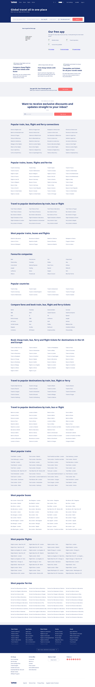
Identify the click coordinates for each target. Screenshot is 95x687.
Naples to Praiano (70, 150)
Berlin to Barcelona (33, 429)
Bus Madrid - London (34, 503)
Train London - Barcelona (35, 459)
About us (31, 661)
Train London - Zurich (16, 482)
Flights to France (52, 173)
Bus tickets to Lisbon (71, 212)
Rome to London (15, 418)
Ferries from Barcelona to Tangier (37, 594)
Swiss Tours (50, 265)
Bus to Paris (29, 637)
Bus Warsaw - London (53, 512)
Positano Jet (32, 273)
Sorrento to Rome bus (71, 141)
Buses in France (33, 182)
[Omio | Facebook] (67, 659)
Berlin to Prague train (34, 129)
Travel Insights (14, 665)
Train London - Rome (53, 465)
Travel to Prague (70, 394)
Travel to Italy (14, 289)
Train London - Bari (70, 476)
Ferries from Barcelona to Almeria (37, 614)
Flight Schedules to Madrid (54, 217)
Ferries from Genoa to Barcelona (37, 600)
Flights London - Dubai (34, 570)
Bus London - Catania (71, 523)
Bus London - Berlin (70, 515)
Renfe (12, 310)
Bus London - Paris (52, 503)
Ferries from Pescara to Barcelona (74, 603)
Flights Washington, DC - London (55, 570)
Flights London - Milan (53, 567)
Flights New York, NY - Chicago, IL (56, 559)
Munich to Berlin (33, 435)
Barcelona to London (34, 438)
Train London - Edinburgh (35, 465)
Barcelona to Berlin (15, 429)
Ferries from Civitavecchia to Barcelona (20, 617)
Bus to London (29, 635)
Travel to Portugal (70, 292)
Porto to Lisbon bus (52, 138)
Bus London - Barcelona (35, 509)
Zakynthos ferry (59, 640)
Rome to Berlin (51, 415)
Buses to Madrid (70, 362)
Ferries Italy (58, 637)
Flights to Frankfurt (70, 365)
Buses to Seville (33, 362)
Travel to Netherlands (34, 170)
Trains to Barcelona (15, 353)
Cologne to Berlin (70, 441)
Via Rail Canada (14, 324)
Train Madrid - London (71, 482)
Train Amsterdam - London (17, 473)
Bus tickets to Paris (52, 212)
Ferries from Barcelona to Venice (19, 588)
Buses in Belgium (33, 173)
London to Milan (52, 421)
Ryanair (49, 268)
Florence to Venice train (71, 132)
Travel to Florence (52, 391)
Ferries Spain (58, 635)
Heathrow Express (70, 312)
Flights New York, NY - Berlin (36, 564)
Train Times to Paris (34, 209)
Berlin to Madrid (33, 424)
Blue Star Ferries (70, 273)
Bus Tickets (29, 629)
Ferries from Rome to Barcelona (73, 605)
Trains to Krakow (70, 353)
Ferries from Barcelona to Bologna (74, 600)
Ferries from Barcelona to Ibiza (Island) (75, 611)
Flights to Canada (15, 194)
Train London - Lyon (70, 468)
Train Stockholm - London (72, 479)
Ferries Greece (59, 631)
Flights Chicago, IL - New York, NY (74, 559)
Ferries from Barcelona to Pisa (36, 603)
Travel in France (69, 168)
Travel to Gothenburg (34, 397)
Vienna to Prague (15, 135)
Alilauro (13, 273)
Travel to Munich (15, 388)
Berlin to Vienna (33, 432)
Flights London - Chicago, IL (72, 550)
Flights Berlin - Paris (70, 564)
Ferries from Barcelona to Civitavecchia (38, 617)
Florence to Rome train (71, 129)
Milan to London (70, 421)
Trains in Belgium (15, 182)
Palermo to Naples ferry (35, 150)
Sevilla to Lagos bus (70, 138)
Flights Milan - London (71, 567)
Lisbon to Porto (14, 241)
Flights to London (52, 365)
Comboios (13, 330)
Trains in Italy (51, 185)
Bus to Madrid (29, 640)
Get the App (14, 661)
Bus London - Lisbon (16, 512)
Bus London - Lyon (70, 526)
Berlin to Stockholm (52, 438)
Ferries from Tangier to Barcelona (56, 594)
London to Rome (33, 418)
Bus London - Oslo (33, 515)
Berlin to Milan (69, 418)
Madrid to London (15, 427)
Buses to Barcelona (52, 359)
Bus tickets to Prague (71, 214)
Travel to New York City (16, 385)
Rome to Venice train (34, 132)
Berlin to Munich (15, 435)
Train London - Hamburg (35, 485)
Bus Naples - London (16, 526)
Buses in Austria (51, 188)
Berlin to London (15, 412)
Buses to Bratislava (15, 362)
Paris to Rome (32, 421)
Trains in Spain (69, 182)
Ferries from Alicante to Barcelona (74, 617)
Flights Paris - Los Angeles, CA (36, 559)
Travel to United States (71, 170)
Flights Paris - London (71, 544)
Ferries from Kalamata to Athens (74, 597)
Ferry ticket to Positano (16, 223)
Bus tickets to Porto (52, 214)
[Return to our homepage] (15, 2)
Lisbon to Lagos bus (71, 135)
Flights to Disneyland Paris (47, 637)
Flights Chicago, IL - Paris (35, 561)
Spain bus (28, 631)
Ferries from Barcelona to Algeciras (74, 608)
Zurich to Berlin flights (53, 147)
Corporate (31, 659)
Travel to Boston (70, 385)
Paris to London (33, 415)
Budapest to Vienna (70, 238)
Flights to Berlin (14, 370)
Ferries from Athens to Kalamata (19, 600)
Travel (71, 629)
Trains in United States (71, 191)
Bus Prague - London (53, 517)
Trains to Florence (70, 356)
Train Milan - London (71, 471)
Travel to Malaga (52, 394)
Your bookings (70, 2)
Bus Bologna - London (16, 523)
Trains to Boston (33, 347)
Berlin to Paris (51, 412)
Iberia (30, 271)
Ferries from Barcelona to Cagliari (56, 611)
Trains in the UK (14, 188)
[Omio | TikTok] (71, 659)
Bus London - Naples (34, 526)
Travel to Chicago (33, 385)
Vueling (31, 268)
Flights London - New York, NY (18, 544)
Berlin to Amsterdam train (17, 132)
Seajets (49, 271)
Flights (28, 2)
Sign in (82, 2)
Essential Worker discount (17, 669)
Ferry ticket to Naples (71, 220)
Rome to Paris (14, 421)
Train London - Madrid (34, 456)
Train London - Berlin (53, 485)
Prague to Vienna (70, 241)
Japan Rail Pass (73, 631)
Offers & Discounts (75, 635)
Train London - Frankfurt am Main (56, 459)
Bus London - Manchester (35, 529)
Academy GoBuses (70, 327)
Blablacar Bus (69, 324)
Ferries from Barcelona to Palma (37, 605)
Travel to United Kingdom (35, 292)
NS (48, 315)
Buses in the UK (51, 176)
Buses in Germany (33, 179)
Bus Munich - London (34, 517)
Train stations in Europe (76, 633)
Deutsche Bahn (51, 310)
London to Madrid (33, 427)
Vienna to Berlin (15, 432)
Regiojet (13, 327)
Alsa (67, 262)
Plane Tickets (43, 629)
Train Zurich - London (16, 476)
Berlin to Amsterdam (53, 432)
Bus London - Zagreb (71, 520)
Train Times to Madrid (16, 209)
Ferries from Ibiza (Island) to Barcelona (20, 614)
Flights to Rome (33, 368)
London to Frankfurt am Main (73, 435)
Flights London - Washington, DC (74, 570)
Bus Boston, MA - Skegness (72, 500)
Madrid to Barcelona (16, 238)
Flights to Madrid (52, 368)
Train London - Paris (52, 468)
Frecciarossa (32, 259)
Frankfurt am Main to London (55, 435)
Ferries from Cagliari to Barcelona (37, 611)
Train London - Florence (35, 473)
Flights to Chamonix (45, 631)
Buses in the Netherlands (72, 176)
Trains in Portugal (52, 194)
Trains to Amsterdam (34, 350)
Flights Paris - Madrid (71, 553)
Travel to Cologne (15, 391)
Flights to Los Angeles (34, 365)
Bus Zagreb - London (53, 520)
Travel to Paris (69, 388)
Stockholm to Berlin (70, 438)
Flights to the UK (15, 179)
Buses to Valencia (52, 362)
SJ (29, 315)
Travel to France (70, 289)
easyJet (12, 268)
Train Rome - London (71, 465)
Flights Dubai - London (16, 570)
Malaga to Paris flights (16, 144)
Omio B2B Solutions (34, 667)
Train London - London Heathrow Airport (39, 476)
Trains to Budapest (15, 356)
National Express (33, 265)
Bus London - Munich (16, 517)
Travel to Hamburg (15, 397)
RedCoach (50, 327)
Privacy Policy (40, 683)
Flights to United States (35, 194)
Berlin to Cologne (52, 441)
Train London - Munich (71, 459)
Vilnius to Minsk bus (16, 138)
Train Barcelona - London (72, 462)
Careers (31, 663)
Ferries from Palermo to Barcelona (74, 588)
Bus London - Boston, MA (17, 500)
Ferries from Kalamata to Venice (55, 591)
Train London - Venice (71, 485)
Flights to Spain (14, 173)
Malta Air (68, 268)
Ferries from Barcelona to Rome (55, 605)
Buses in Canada (33, 191)
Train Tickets (14, 629)
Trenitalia (31, 262)
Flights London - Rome (16, 567)
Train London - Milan (16, 485)
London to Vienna (15, 441)
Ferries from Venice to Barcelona (37, 588)
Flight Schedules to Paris (17, 217)
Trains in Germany (33, 185)
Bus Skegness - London (34, 500)
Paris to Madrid (69, 429)
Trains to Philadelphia (53, 347)
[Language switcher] (61, 2)
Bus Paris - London (70, 503)
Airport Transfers (74, 637)
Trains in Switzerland (34, 176)
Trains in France (14, 176)
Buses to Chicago (15, 359)
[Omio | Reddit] (80, 659)
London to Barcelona (16, 438)
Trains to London (52, 353)
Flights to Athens (15, 368)
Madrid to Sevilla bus (16, 141)
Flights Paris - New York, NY (17, 547)
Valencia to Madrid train (35, 135)
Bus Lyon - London (52, 526)
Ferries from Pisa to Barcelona (55, 603)
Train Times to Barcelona (54, 209)
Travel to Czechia (33, 294)
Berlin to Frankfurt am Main (54, 427)
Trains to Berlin (14, 350)
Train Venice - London (34, 462)
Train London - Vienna (53, 476)
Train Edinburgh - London (17, 459)
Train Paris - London (16, 468)
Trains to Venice (15, 635)
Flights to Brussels (45, 635)
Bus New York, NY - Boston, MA (55, 509)
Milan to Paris (69, 424)
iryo (48, 259)
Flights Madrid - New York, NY (18, 553)
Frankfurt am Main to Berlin (72, 427)
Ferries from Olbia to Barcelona (18, 597)
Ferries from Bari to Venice (72, 591)
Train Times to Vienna (16, 212)
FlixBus (49, 262)
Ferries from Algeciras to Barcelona (56, 608)
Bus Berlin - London (52, 515)
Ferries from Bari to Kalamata (18, 611)
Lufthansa (13, 271)
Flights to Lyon (32, 370)
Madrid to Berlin (15, 424)
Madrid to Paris (51, 429)
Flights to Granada (70, 368)
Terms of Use (32, 683)
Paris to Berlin (69, 412)
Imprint (25, 683)
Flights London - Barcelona (54, 561)
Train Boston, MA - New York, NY (18, 471)
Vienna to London (33, 441)
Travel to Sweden (70, 294)
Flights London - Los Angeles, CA (37, 550)
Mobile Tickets (14, 671)
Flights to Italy (69, 179)
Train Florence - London (71, 473)
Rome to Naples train (16, 129)
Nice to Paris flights (34, 147)
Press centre (32, 665)
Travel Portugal (74, 640)
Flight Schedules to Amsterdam (36, 220)
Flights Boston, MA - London (17, 573)
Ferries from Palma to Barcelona (19, 605)
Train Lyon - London (52, 471)
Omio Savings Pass (15, 663)
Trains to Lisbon (33, 353)
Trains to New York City (16, 347)
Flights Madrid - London (71, 547)
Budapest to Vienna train (54, 129)
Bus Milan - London (52, 506)
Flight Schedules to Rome (72, 217)
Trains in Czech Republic (35, 188)
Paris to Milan (51, 424)
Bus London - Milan (70, 506)
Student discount (15, 667)
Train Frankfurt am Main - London (56, 456)
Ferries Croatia (59, 633)
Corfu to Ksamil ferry (16, 152)
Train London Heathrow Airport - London (57, 473)
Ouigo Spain (69, 259)
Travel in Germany (15, 168)
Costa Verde (14, 265)
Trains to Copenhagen (53, 356)
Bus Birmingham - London (17, 520)
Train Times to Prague (71, 209)
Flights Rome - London (34, 567)
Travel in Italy (32, 168)
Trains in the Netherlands (72, 173)
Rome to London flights (71, 147)
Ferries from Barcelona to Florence (74, 614)
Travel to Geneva (15, 394)
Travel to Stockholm (71, 391)
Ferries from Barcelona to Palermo (56, 588)
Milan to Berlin (51, 418)
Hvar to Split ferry (15, 150)
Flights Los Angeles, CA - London (18, 550)
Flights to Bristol (44, 640)
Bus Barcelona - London (16, 509)
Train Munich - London (16, 465)
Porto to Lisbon (69, 244)
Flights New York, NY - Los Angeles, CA (75, 556)
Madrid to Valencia (52, 238)
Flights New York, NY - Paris (35, 547)
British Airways (14, 318)
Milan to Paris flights (16, 147)
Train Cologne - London (53, 482)
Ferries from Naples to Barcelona (19, 591)
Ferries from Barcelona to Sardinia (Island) (21, 608)
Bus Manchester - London (17, 529)
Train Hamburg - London (72, 456)
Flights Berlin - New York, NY (17, 564)
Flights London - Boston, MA (36, 573)
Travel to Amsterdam (34, 391)
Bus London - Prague (71, 517)
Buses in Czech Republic (72, 188)
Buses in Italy (14, 185)
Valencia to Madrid (52, 244)
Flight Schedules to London (17, 220)
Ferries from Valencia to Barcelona (56, 597)
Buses (24, 2)
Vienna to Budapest (15, 244)
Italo (12, 259)
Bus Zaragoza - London (16, 515)
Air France (13, 321)
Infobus (68, 265)
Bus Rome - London (15, 506)
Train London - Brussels (35, 468)
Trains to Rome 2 (15, 631)
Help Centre (53, 660)
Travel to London (52, 388)
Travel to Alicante (33, 388)
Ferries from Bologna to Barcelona (19, 603)
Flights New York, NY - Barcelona (55, 573)
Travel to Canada (52, 170)
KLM (49, 321)
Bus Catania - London (53, 523)
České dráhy (14, 262)
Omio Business (32, 669)
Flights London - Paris (53, 544)
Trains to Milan (51, 350)
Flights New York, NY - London (36, 544)
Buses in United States (16, 191)
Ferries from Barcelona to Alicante (56, 617)
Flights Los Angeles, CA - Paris (18, 559)
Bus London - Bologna (34, 523)
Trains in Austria (51, 179)
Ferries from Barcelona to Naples (37, 591)
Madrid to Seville (33, 241)
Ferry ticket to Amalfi (53, 223)
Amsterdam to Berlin (71, 432)
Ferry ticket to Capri (52, 220)
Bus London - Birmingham (35, 520)
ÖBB (30, 318)
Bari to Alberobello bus (34, 138)
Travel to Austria (15, 170)
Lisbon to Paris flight (71, 144)
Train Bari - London (15, 462)
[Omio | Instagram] (69, 659)
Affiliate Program (15, 674)
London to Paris (15, 415)
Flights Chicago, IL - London (54, 550)
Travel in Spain (51, 168)
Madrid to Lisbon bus (34, 141)
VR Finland (31, 330)
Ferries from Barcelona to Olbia (73, 594)
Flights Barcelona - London (72, 561)
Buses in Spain (69, 185)
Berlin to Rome (69, 415)
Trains (20, 2)
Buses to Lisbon (70, 359)
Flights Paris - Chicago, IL (17, 561)
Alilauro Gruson (51, 273)
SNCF (30, 312)
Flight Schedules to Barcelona (36, 217)
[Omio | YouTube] (75, 659)
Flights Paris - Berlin (52, 564)
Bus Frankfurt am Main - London (74, 529)
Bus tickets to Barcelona (35, 214)
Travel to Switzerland (53, 289)
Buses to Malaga (15, 365)
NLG (67, 271)
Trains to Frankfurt (33, 356)
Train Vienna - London (53, 462)
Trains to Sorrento (70, 350)
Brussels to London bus (53, 141)
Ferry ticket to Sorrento (35, 223)
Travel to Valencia (52, 397)
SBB (12, 312)
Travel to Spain (32, 289)
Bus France (28, 633)
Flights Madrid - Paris (53, 553)
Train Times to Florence (35, 212)
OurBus (31, 327)
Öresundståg (69, 330)
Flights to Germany (52, 182)
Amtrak (67, 321)
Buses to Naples (33, 359)
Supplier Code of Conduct (52, 683)
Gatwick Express (52, 312)
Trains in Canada (52, 191)
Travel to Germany (15, 292)
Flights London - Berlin (34, 556)
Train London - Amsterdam (35, 482)
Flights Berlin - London (16, 556)
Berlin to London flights (35, 144)
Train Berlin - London (16, 456)
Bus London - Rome (34, 506)
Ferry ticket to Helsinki (71, 223)
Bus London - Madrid (16, 503)
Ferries (33, 2)
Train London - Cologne (53, 479)
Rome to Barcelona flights (54, 144)
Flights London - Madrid (53, 547)
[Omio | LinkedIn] (78, 659)
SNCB (30, 321)
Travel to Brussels (33, 394)
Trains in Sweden (70, 194)
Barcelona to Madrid (34, 238)
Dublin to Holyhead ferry (72, 152)
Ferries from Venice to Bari (17, 594)
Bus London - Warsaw (71, 512)
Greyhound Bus (51, 330)
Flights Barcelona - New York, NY (74, 573)
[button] (45, 19)
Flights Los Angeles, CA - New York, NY (57, 556)
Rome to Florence (52, 241)
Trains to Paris (69, 347)
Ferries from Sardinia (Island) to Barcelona (39, 608)
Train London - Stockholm (17, 479)
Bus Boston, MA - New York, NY (73, 509)
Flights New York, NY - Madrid (36, 553)
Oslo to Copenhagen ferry (35, 152)
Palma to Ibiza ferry (52, 152)
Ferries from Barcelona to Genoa (56, 600)
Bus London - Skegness (53, 500)
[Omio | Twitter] (73, 659)
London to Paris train (53, 132)
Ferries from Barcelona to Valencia (37, 597)
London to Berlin (33, 412)
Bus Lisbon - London (34, 512)
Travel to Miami (51, 385)
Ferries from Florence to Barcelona (56, 614)
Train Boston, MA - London (35, 479)
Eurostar (68, 310)
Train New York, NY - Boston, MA (37, 471)
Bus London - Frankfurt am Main (55, 529)
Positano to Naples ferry (53, 150)
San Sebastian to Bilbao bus (54, 135)
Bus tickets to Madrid (16, 214)
